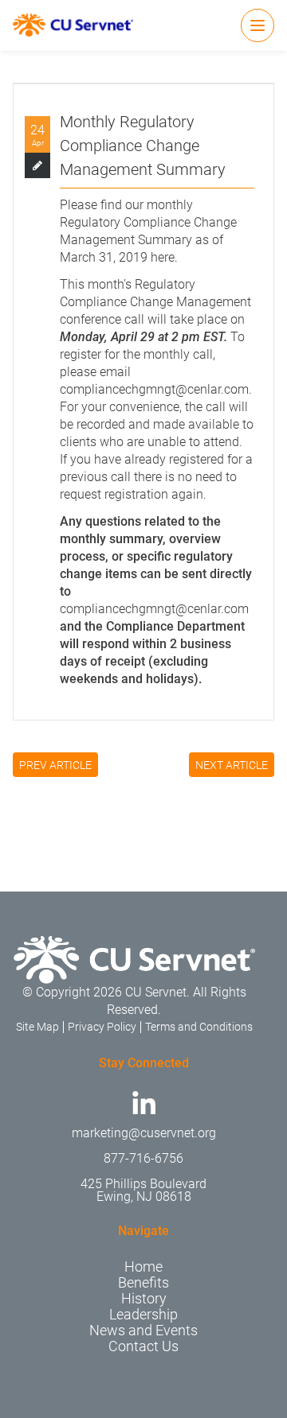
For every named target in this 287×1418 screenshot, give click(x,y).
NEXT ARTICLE (231, 765)
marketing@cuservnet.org (144, 1132)
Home (143, 1266)
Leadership (143, 1314)
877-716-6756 (143, 1158)
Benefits (143, 1282)
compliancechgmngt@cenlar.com (154, 389)
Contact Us (143, 1346)
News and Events (143, 1330)
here (163, 257)
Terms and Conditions (199, 1026)
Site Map (37, 1026)
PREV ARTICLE (55, 765)
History (144, 1298)
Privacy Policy (102, 1026)
